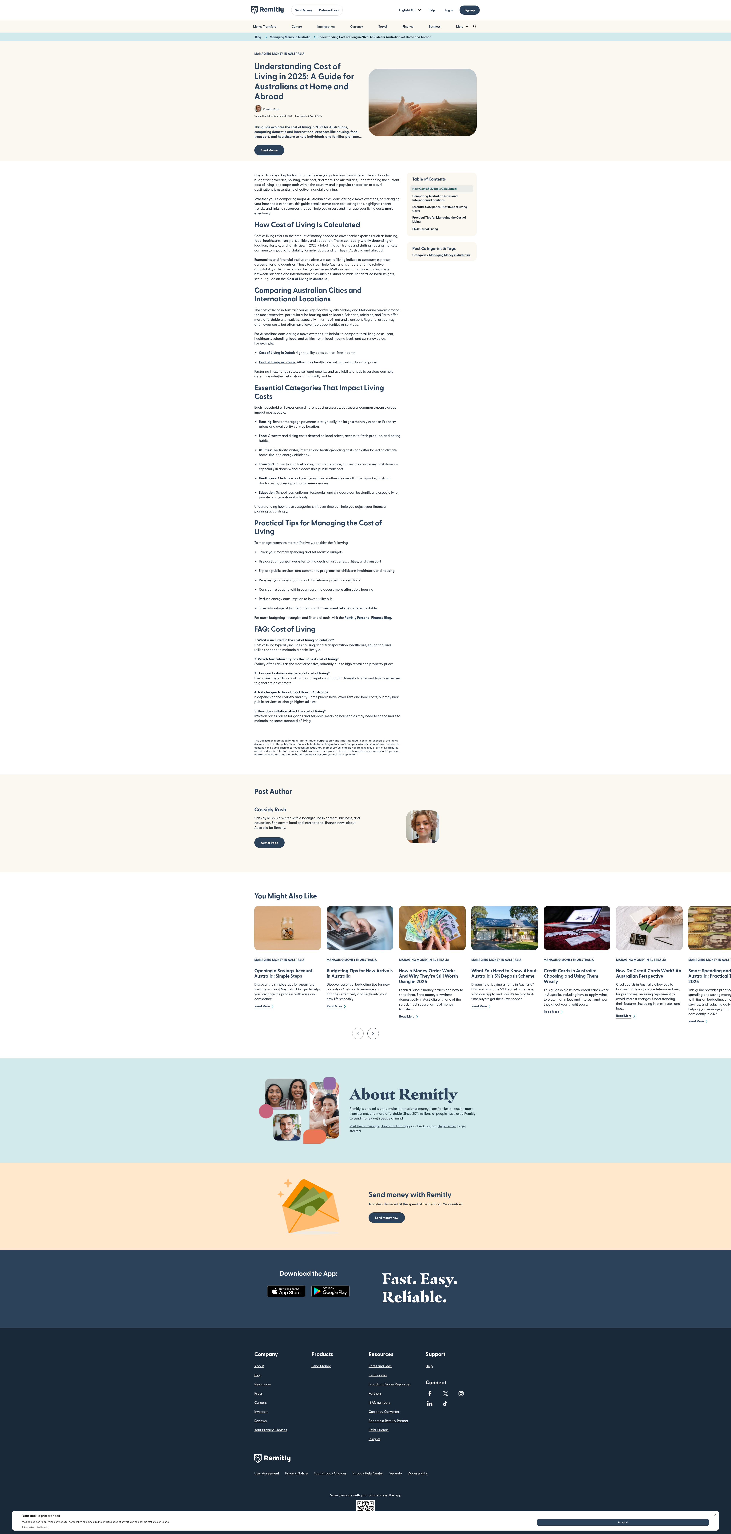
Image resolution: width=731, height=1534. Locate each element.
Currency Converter (384, 1411)
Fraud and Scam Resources (390, 1384)
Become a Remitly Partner (388, 1421)
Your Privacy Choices (270, 1430)
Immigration (326, 26)
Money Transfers (264, 26)
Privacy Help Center (368, 1473)
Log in (449, 10)
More (459, 26)
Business (435, 26)
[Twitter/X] (445, 1393)
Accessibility (417, 1473)
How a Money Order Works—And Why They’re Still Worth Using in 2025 (429, 976)
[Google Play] (330, 1291)
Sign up (469, 10)
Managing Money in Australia (449, 255)
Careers (260, 1402)
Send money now (386, 1217)
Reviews (260, 1421)
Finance (408, 26)
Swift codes (378, 1375)
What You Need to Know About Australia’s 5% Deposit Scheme (504, 973)
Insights (374, 1439)
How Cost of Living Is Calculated (434, 188)
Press (258, 1393)
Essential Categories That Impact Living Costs (439, 208)
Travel (382, 26)
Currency (356, 26)
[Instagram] (461, 1393)
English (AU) (407, 10)
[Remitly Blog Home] (267, 10)
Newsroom (262, 1384)
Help (432, 10)
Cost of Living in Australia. (307, 279)
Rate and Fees (329, 10)
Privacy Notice (296, 1473)
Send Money (303, 10)
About (259, 1366)
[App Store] (286, 1291)
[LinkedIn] (430, 1403)
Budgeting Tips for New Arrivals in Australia (360, 973)
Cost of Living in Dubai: (277, 352)
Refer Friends (379, 1430)
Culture (297, 26)
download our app (395, 1126)
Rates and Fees (380, 1366)
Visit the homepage (364, 1126)
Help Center (447, 1126)
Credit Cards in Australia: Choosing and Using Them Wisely (571, 976)
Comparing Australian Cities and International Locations (435, 198)
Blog (257, 1375)
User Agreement (266, 1473)
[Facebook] (430, 1393)
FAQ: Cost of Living (425, 229)
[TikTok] (445, 1403)
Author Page (269, 842)
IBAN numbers (379, 1402)
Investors (261, 1411)
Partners (375, 1393)
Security (395, 1473)
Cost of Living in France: (277, 362)
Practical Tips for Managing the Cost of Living (439, 219)
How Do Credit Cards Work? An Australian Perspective (648, 973)
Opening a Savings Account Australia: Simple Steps (283, 973)
